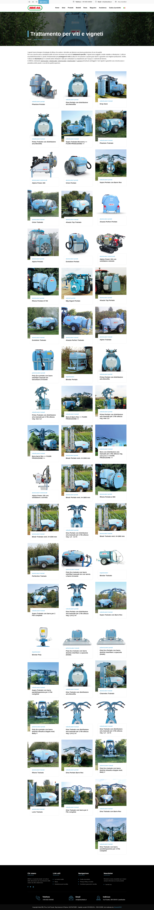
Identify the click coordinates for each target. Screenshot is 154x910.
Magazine (93, 7)
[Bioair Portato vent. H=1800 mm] (78, 465)
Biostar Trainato (106, 575)
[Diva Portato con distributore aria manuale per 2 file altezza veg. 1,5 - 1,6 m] (78, 505)
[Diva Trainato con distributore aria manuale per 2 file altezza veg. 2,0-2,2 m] (78, 701)
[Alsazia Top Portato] (112, 268)
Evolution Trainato (39, 340)
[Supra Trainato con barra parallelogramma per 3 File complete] (44, 662)
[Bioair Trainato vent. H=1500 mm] (44, 505)
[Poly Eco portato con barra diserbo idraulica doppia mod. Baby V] (44, 701)
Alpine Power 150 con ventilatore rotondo (108, 260)
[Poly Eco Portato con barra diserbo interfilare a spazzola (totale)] (112, 622)
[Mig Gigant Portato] (78, 269)
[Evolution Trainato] (44, 308)
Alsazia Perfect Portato (108, 222)
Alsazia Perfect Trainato (75, 340)
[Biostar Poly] (44, 623)
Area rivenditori (122, 2)
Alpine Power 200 (38, 183)
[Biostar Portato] (78, 347)
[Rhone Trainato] (44, 741)
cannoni (79, 61)
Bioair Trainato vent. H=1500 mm (44, 537)
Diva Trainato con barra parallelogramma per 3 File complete (110, 849)
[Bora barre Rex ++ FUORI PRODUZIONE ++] (44, 426)
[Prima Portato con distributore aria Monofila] (112, 347)
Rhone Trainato (38, 773)
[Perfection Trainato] (44, 544)
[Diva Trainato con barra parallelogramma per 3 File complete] (112, 819)
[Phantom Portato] (44, 72)
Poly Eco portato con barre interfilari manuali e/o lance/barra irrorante (42, 377)
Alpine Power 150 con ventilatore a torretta (40, 496)
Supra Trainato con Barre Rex (111, 615)
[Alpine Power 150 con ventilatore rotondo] (112, 229)
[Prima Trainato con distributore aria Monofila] (44, 112)
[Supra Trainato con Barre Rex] (112, 583)
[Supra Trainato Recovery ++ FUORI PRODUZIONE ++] (78, 112)
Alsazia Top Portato (107, 300)
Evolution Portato (72, 262)
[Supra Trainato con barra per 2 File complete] (44, 583)
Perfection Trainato (39, 576)
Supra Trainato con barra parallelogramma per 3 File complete (42, 692)
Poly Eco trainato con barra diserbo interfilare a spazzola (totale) (77, 653)
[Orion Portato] (78, 151)
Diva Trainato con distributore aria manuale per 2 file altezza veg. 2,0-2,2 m (77, 731)
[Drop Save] (112, 72)
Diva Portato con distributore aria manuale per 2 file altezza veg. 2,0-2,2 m (77, 613)
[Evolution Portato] (78, 230)
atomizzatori (44, 61)
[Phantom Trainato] (112, 111)
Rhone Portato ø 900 (107, 497)
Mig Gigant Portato (73, 301)
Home (57, 7)
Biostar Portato (71, 379)
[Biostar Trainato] (112, 544)
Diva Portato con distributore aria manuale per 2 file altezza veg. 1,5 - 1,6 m (77, 535)
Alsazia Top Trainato (73, 222)
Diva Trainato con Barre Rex (110, 811)
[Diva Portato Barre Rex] (78, 741)
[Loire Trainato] (44, 780)
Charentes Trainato (107, 693)
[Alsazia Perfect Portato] (112, 190)
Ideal (63, 7)
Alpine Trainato (105, 340)
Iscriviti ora (109, 884)
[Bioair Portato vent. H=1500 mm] (78, 426)
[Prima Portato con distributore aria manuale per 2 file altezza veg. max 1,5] (112, 386)
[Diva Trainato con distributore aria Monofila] (78, 662)
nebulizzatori (53, 61)
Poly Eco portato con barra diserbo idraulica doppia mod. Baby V (43, 731)
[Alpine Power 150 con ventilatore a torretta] (44, 465)
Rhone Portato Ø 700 (40, 301)
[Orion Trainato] (44, 190)
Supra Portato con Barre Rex (111, 182)
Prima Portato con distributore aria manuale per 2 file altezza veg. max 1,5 (111, 416)
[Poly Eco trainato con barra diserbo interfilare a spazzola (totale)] (78, 623)
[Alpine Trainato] (112, 308)
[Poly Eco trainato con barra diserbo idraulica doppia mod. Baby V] (112, 740)
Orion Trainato (37, 222)
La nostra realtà (59, 879)
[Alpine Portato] (44, 230)
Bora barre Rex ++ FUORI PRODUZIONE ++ (41, 457)
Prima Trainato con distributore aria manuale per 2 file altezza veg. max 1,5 (44, 417)
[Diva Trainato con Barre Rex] (112, 779)
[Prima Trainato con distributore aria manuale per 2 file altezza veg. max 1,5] (44, 387)
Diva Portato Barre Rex (74, 773)
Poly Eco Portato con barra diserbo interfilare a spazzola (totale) (111, 652)
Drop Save (104, 104)
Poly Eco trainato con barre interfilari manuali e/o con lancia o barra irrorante (78, 574)
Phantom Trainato (106, 143)
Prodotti (70, 7)
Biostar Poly (36, 655)
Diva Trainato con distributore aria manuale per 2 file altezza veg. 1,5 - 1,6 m (111, 731)
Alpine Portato (37, 262)
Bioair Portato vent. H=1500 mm (78, 458)
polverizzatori (62, 61)
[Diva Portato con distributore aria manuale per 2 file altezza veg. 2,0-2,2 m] (78, 583)
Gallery (44, 2)
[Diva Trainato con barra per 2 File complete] (78, 780)
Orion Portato (71, 183)
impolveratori (71, 61)
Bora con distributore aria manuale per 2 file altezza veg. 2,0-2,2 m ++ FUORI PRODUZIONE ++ (111, 455)
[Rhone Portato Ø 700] (44, 269)
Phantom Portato (38, 104)
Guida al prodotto (115, 7)
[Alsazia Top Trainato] (78, 190)
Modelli (78, 7)
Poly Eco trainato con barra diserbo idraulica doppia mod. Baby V (111, 770)
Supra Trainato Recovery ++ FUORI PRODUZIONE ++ (76, 143)
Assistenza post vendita (61, 884)
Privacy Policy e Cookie (86, 881)
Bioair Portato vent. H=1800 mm (78, 497)
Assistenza (102, 7)
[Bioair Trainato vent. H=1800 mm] (112, 504)
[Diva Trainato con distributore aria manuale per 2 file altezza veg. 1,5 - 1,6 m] (112, 701)
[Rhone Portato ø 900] (112, 465)
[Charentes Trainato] (112, 661)
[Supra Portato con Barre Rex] (112, 150)
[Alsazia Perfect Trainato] (78, 308)
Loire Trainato (37, 812)
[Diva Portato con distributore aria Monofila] (78, 72)
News (85, 7)
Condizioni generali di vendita (88, 884)
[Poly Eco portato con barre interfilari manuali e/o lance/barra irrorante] (44, 347)
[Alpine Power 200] (44, 151)
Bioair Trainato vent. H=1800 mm (112, 536)
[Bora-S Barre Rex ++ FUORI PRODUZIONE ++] (78, 387)
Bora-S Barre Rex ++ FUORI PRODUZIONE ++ (76, 418)
